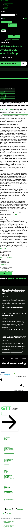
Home (3, 39)
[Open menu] (3, 30)
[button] (14, 73)
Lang (23, 63)
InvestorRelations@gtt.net (6, 271)
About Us (8, 39)
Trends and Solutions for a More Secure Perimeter (15, 114)
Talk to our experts (6, 22)
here (16, 214)
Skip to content (4, 1)
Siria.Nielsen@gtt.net (5, 264)
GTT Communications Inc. (6, 109)
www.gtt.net (3, 248)
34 (24, 358)
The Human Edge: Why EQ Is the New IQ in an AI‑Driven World (14, 314)
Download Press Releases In (8, 63)
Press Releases (15, 39)
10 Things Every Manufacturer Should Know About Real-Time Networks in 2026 (13, 291)
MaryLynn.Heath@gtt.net (6, 257)
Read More (12, 307)
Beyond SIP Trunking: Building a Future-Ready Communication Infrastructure (14, 337)
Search (3, 11)
